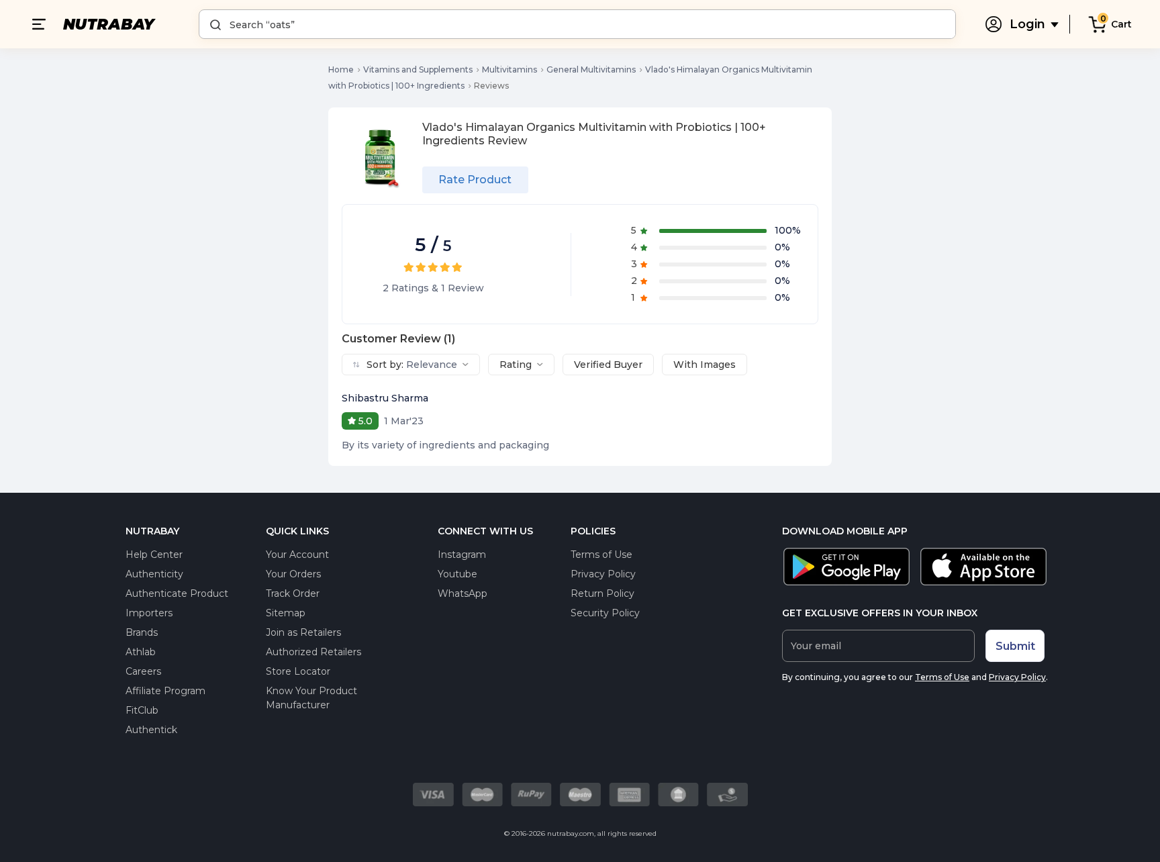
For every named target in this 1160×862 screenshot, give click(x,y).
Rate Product (475, 179)
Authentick (151, 730)
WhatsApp (462, 593)
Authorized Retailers (313, 652)
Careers (143, 671)
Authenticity (154, 574)
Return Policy (602, 593)
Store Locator (298, 671)
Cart (1121, 24)
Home (341, 69)
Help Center (154, 554)
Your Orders (293, 574)
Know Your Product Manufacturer (311, 698)
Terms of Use (601, 554)
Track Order (293, 593)
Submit (1015, 646)
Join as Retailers (303, 632)
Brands (142, 632)
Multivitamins (509, 69)
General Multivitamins (591, 69)
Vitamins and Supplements (418, 69)
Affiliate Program (165, 691)
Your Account (297, 554)
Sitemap (285, 613)
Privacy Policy (603, 574)
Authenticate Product (177, 593)
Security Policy (605, 613)
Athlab (141, 652)
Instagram (462, 554)
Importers (149, 613)
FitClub (142, 710)
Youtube (457, 574)
